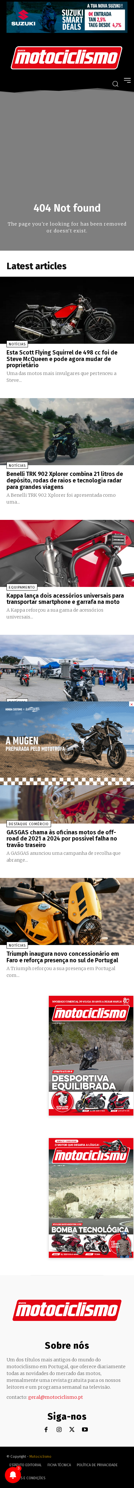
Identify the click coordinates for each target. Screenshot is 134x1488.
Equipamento (22, 587)
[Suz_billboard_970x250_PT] (67, 31)
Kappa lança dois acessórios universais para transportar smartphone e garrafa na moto (65, 599)
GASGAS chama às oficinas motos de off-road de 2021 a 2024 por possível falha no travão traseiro (62, 839)
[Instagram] (59, 1430)
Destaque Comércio (29, 824)
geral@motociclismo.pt (55, 1397)
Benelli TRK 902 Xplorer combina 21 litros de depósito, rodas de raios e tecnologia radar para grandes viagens (65, 480)
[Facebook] (46, 1430)
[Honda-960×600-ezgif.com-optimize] (67, 783)
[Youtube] (85, 1430)
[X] (72, 1430)
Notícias (17, 344)
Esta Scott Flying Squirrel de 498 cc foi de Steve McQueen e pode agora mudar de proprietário (62, 359)
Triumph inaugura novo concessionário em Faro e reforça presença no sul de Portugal (63, 957)
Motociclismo (40, 1456)
